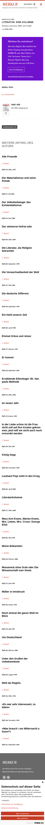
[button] (41, 4)
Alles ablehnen (22, 818)
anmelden (28, 4)
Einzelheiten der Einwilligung (12, 804)
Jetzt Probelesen (16, 69)
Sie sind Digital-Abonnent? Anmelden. (20, 76)
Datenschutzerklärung (9, 808)
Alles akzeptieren (22, 814)
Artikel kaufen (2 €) (9, 127)
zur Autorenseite (8, 94)
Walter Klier (9, 29)
